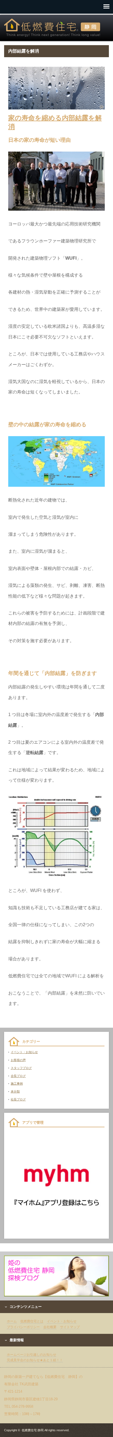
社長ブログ (18, 1099)
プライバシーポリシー (23, 1327)
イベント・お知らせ (24, 1052)
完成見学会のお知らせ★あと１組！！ (35, 1360)
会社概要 (49, 1327)
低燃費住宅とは (31, 1321)
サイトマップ (70, 1327)
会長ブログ (18, 1075)
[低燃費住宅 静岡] (52, 27)
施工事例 (17, 1083)
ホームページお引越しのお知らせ (31, 1355)
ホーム (12, 1321)
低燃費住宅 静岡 (33, 1430)
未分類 (15, 1091)
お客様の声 (18, 1060)
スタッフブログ (21, 1068)
